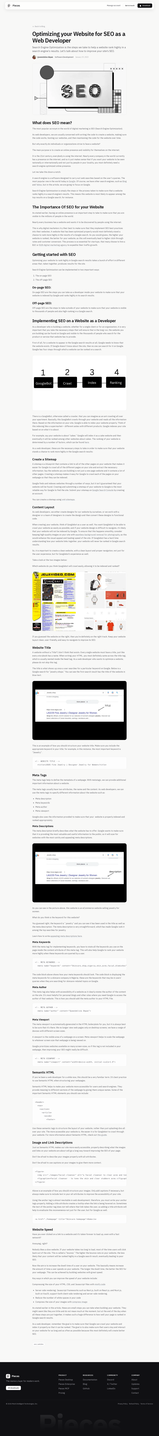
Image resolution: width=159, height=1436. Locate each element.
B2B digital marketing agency (53, 245)
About (134, 1379)
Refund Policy (134, 1404)
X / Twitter (112, 1384)
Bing (124, 181)
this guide (102, 1135)
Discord (110, 1379)
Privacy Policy (123, 1404)
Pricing (62, 1393)
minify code (100, 1284)
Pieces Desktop (66, 1379)
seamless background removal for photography (97, 534)
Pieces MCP (64, 1388)
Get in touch (129, 5)
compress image (79, 1302)
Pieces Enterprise (67, 1384)
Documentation (90, 1379)
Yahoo (39, 184)
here (87, 442)
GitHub (86, 1388)
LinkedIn (111, 1388)
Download (146, 5)
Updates (135, 1384)
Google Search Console (102, 490)
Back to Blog (40, 26)
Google (72, 181)
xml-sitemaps (68, 499)
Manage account (113, 5)
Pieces (16, 5)
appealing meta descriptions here (66, 936)
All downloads (13, 1388)
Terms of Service (146, 1404)
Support (135, 1388)
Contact (135, 1393)
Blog (85, 1384)
